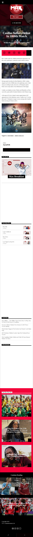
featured (11, 135)
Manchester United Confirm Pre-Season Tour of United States (17, 504)
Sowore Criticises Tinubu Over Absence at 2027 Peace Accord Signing (15, 325)
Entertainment (6, 395)
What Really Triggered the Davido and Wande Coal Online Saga (16, 329)
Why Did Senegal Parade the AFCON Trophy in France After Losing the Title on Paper (16, 405)
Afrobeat (5, 421)
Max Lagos (16, 17)
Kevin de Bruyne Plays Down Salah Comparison (17, 484)
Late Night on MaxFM (8, 241)
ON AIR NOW (17, 23)
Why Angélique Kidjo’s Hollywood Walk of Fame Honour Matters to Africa (16, 338)
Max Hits (5, 226)
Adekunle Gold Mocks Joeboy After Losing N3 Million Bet (17, 455)
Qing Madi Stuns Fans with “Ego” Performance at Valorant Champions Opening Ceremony (16, 430)
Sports (16, 30)
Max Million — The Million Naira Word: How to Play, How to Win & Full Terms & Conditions (16, 321)
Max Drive (5, 236)
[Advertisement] (16, 202)
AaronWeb (14, 43)
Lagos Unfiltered (7, 231)
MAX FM (5, 414)
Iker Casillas (19, 135)
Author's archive (16, 149)
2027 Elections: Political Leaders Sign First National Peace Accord (16, 333)
